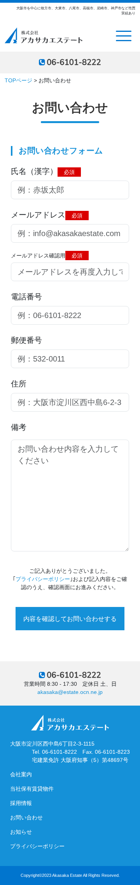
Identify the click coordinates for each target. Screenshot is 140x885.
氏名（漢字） (43, 171)
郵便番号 (26, 340)
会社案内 (21, 774)
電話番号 (26, 296)
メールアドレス (46, 214)
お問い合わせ (26, 817)
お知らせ (21, 832)
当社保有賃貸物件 (32, 789)
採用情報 (21, 803)
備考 (18, 427)
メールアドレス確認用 (46, 255)
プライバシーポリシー (43, 579)
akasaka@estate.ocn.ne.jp (70, 692)
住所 (18, 383)
